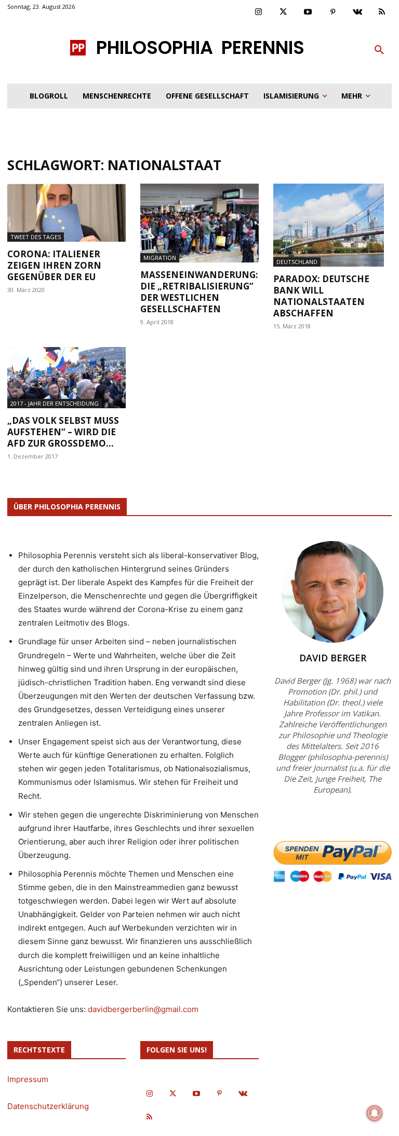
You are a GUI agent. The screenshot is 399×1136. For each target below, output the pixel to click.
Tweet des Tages (35, 237)
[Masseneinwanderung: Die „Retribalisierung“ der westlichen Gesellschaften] (199, 223)
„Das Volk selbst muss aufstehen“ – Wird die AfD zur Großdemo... (63, 431)
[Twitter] (284, 12)
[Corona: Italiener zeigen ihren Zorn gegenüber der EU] (66, 213)
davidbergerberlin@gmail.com (143, 1009)
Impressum (27, 1079)
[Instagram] (259, 12)
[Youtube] (308, 12)
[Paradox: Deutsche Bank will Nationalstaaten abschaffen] (332, 225)
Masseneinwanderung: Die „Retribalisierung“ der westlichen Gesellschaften (199, 292)
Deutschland (296, 262)
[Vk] (357, 12)
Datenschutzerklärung (48, 1106)
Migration (159, 257)
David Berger (332, 658)
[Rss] (382, 12)
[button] (379, 50)
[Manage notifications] (374, 1113)
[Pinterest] (333, 12)
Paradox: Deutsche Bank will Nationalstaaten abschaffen (321, 296)
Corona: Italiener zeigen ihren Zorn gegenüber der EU (54, 265)
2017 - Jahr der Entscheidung (54, 403)
